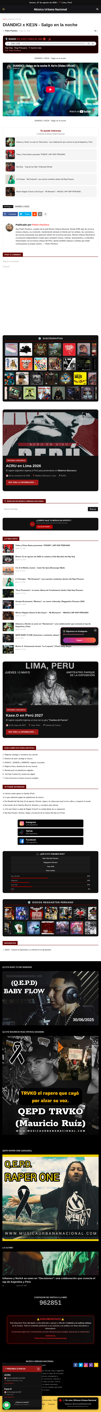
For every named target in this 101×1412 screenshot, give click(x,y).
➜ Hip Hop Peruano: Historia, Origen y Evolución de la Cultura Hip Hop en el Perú (34, 813)
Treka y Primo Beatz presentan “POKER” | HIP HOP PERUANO (42, 545)
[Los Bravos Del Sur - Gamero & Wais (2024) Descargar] (93, 927)
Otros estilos (50, 870)
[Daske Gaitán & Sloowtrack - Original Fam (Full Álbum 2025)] (55, 393)
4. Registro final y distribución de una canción (20, 766)
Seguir (79, 640)
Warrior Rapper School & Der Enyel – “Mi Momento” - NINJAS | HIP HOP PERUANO (52, 613)
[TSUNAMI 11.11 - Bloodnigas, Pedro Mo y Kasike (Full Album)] (54, 378)
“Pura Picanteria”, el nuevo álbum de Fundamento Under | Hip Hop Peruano (49, 590)
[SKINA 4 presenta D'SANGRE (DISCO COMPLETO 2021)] (78, 927)
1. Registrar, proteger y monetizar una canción (20, 755)
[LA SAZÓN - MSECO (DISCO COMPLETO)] (85, 349)
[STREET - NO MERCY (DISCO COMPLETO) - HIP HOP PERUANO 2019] (25, 378)
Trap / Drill (50, 866)
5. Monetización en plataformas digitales (18, 770)
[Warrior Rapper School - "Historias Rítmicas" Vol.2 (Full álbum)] (39, 378)
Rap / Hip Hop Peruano (50, 858)
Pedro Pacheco (40, 224)
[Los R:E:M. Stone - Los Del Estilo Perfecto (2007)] (33, 913)
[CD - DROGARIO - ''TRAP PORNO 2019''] (91, 913)
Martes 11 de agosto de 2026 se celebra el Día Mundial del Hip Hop (45, 557)
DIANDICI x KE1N (14, 19)
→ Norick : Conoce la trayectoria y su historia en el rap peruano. (27, 950)
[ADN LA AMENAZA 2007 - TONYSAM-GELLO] (47, 913)
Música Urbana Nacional (50, 9)
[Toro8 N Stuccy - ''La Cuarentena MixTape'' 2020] (41, 349)
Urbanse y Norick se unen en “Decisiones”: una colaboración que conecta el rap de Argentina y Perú (53, 625)
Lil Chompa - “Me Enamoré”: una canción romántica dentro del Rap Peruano (49, 579)
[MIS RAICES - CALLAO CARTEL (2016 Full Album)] (27, 349)
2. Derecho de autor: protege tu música (17, 759)
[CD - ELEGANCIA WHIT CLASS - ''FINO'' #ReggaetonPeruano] (49, 927)
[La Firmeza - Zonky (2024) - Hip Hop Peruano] (26, 393)
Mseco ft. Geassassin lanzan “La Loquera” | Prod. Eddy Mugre (43, 646)
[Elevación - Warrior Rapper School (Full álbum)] (70, 349)
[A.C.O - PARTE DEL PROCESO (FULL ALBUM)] (53, 364)
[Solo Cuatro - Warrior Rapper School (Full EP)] (83, 378)
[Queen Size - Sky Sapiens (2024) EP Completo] (24, 364)
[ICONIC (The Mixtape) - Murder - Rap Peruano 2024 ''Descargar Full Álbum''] (39, 364)
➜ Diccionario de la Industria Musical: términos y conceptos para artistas (30, 805)
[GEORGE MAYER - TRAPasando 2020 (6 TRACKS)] (64, 927)
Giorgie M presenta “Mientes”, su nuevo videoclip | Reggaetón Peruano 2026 (49, 601)
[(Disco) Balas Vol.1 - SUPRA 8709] (68, 378)
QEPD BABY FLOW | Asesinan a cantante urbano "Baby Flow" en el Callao (48, 635)
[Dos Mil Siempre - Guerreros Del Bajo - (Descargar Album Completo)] (56, 349)
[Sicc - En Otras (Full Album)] (10, 364)
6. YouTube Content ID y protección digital (19, 774)
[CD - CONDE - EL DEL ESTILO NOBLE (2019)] (76, 913)
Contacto (51, 1404)
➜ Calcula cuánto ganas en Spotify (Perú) (18, 794)
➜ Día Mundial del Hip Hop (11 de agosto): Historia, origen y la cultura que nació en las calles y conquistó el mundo (47, 801)
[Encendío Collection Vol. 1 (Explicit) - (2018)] (20, 927)
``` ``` (40, 450)
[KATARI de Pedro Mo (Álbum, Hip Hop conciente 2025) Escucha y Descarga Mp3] (41, 393)
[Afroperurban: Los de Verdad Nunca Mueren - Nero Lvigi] (68, 364)
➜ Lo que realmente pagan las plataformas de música (23, 797)
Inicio (5, 19)
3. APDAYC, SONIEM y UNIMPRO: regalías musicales (24, 763)
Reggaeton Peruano (50, 862)
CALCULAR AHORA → (44, 526)
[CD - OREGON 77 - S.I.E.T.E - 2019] (35, 927)
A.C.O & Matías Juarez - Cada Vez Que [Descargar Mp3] (40, 568)
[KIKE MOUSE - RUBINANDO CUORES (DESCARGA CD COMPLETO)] (62, 913)
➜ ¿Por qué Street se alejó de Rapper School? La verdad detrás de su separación (34, 809)
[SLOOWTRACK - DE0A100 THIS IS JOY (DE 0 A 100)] (12, 393)
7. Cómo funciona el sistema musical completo (20, 778)
